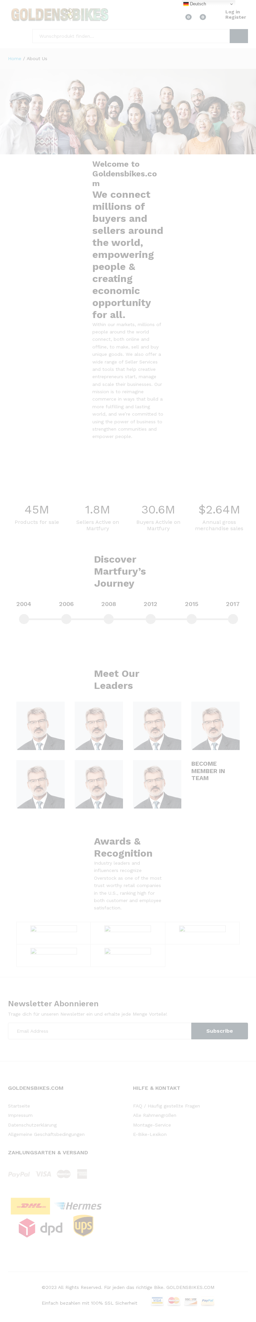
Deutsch (197, 3)
